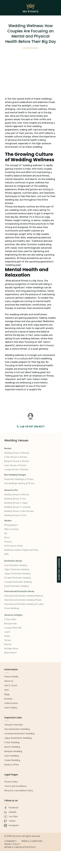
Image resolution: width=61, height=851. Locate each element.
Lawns (7, 632)
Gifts (6, 554)
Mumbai (7, 448)
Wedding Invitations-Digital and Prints (21, 550)
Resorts (7, 644)
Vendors (8, 520)
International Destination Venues (19, 591)
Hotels (7, 636)
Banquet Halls (10, 623)
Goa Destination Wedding (15, 565)
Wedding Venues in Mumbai (16, 453)
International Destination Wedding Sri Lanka (24, 604)
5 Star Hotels (10, 619)
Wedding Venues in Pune (15, 515)
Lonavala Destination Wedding (18, 582)
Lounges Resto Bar (13, 628)
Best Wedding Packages (15, 475)
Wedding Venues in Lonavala (17, 507)
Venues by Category (13, 615)
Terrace (7, 640)
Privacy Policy (12, 844)
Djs (5, 533)
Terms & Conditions (31, 841)
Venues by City (11, 490)
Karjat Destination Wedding (16, 586)
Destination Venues (13, 561)
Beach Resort (10, 652)
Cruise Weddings (11, 608)
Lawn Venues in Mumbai (15, 465)
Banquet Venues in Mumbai (16, 461)
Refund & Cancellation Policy (20, 847)
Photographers (11, 525)
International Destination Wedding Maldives (23, 596)
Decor (7, 537)
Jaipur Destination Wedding (16, 569)
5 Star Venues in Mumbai (15, 457)
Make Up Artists (11, 529)
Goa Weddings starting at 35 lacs (19, 483)
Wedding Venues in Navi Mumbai (19, 511)
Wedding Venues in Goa (15, 499)
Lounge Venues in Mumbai (16, 469)
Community (10, 841)
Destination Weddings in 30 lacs (18, 479)
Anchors (8, 542)
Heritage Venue (11, 648)
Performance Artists (13, 546)
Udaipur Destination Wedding (17, 573)
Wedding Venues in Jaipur (16, 503)
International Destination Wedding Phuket (23, 600)
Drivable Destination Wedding (17, 578)
